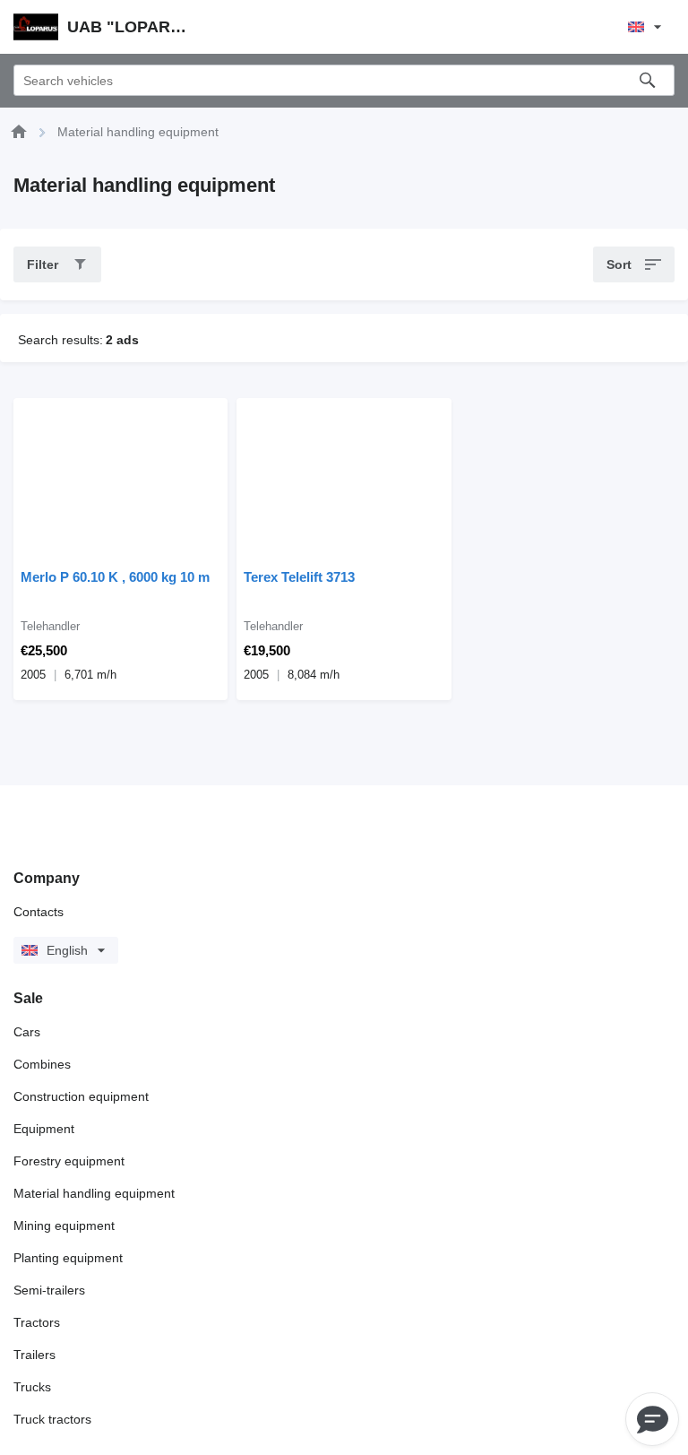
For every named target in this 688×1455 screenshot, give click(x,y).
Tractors (36, 1322)
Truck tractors (52, 1419)
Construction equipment (81, 1096)
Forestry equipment (69, 1161)
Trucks (32, 1387)
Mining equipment (64, 1225)
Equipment (43, 1129)
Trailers (34, 1354)
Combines (42, 1064)
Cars (26, 1032)
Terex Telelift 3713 (299, 577)
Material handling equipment (94, 1193)
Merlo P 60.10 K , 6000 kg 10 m (115, 577)
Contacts (38, 912)
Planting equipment (68, 1258)
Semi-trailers (49, 1290)
